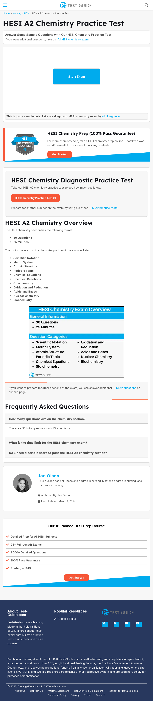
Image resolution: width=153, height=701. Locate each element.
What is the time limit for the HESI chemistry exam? (48, 442)
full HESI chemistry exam (73, 39)
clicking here (111, 116)
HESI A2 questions (124, 388)
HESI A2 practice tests (103, 208)
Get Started (59, 154)
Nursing (17, 13)
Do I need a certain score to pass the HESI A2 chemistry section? (58, 453)
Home (6, 13)
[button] (5, 5)
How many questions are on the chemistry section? (47, 419)
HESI (26, 13)
